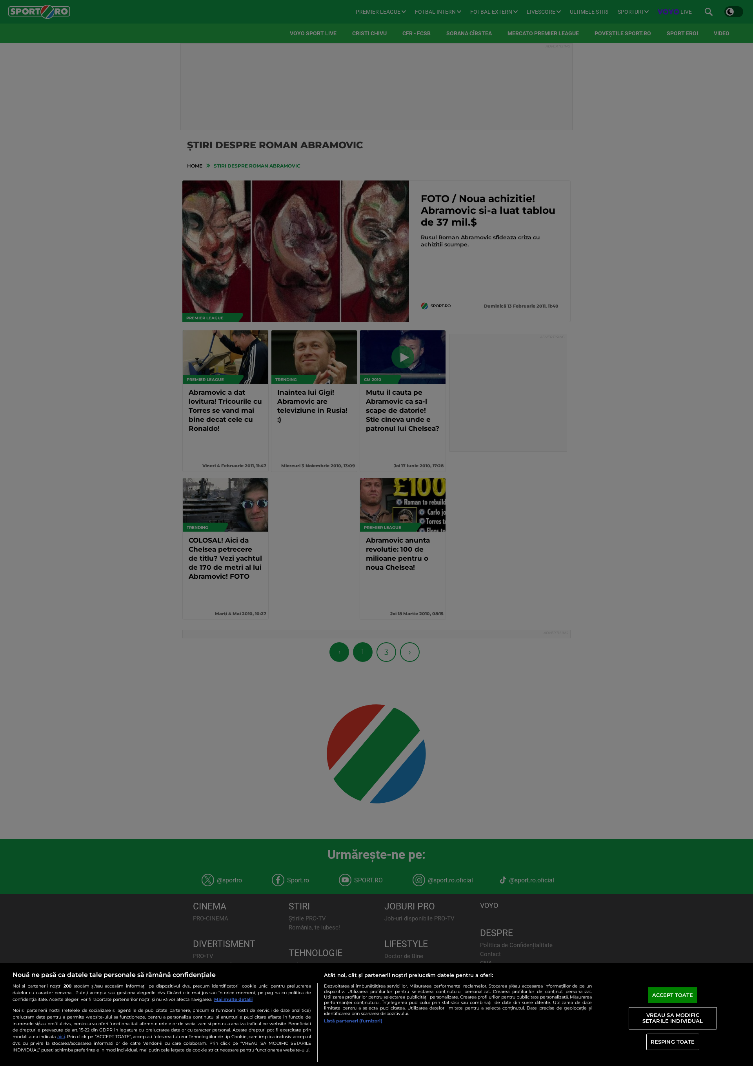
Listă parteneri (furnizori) (353, 1021)
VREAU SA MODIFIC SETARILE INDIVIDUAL (672, 1017)
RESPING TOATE (673, 1042)
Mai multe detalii (233, 999)
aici (61, 1036)
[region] (376, 1014)
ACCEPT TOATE (672, 995)
